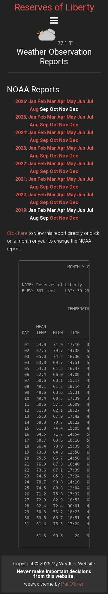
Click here (17, 233)
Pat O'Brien (72, 584)
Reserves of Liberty (54, 7)
